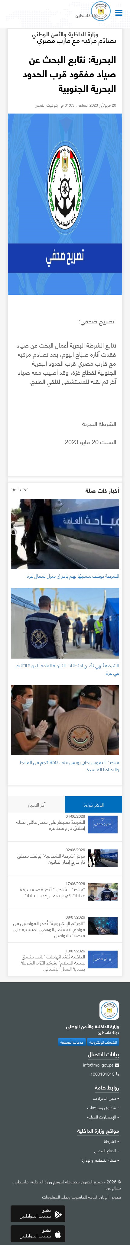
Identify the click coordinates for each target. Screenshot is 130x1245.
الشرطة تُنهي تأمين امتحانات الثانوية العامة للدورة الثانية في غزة (68, 668)
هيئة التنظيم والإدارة (99, 1159)
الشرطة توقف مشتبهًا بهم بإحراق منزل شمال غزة (73, 575)
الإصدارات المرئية (101, 1116)
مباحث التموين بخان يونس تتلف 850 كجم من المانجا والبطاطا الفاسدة (69, 765)
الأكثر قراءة (94, 804)
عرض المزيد (19, 488)
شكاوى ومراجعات (101, 1107)
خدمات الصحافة (71, 1041)
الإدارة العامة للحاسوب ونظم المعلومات (75, 1196)
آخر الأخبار (36, 804)
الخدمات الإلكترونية (103, 1041)
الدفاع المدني (105, 1150)
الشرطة (110, 1141)
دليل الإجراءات (104, 1098)
